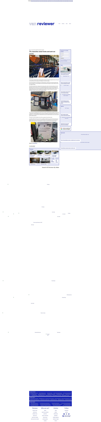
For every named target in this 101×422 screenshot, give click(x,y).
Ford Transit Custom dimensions (65, 403)
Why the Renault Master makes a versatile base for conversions (70, 140)
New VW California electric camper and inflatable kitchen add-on (65, 102)
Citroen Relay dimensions (34, 403)
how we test (45, 417)
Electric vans (35, 410)
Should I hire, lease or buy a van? (34, 399)
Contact (45, 420)
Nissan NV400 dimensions (57, 405)
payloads (55, 415)
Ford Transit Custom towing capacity (45, 404)
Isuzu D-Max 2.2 (40, 155)
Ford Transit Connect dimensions (44, 403)
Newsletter (66, 410)
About (45, 410)
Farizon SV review (68, 394)
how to (56, 420)
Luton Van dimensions (58, 398)
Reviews (63, 23)
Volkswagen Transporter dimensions (46, 405)
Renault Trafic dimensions (55, 403)
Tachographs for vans (42, 398)
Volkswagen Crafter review (51, 394)
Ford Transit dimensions (67, 404)
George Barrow (35, 143)
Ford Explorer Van (47, 155)
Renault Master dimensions (34, 405)
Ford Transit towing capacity (34, 404)
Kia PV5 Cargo (57, 161)
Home (59, 23)
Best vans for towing (68, 399)
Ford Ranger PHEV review (60, 394)
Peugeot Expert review (41, 395)
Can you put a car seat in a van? (44, 399)
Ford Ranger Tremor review (42, 394)
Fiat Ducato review (34, 395)
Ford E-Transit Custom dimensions (57, 404)
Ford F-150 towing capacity (66, 405)
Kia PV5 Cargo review (33, 394)
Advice (70, 23)
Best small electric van (54, 399)
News (67, 23)
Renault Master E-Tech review (57, 395)
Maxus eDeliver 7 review (65, 395)
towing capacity (56, 417)
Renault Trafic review (49, 395)
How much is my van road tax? (49, 398)
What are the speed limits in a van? (66, 398)
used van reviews (35, 417)
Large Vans (35, 415)
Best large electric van (61, 399)
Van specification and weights (34, 398)
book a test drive (45, 415)
